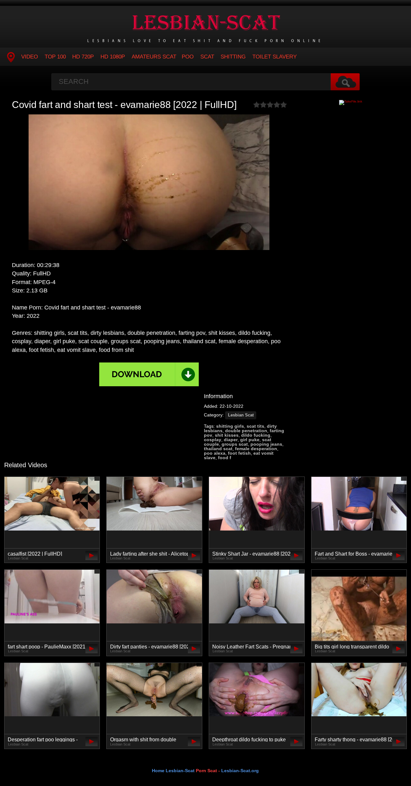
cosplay (212, 439)
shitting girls (230, 426)
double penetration (246, 430)
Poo (188, 57)
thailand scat (218, 448)
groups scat (235, 444)
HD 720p (83, 57)
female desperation (256, 448)
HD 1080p (113, 57)
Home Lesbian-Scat (173, 770)
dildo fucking (255, 435)
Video (29, 57)
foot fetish (239, 453)
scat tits (255, 426)
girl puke (249, 439)
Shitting (233, 57)
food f (224, 457)
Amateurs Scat (154, 57)
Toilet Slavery (274, 57)
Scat (207, 57)
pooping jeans (266, 444)
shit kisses (227, 435)
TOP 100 (55, 57)
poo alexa (214, 453)
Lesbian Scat (241, 415)
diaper (231, 439)
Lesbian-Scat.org (240, 770)
